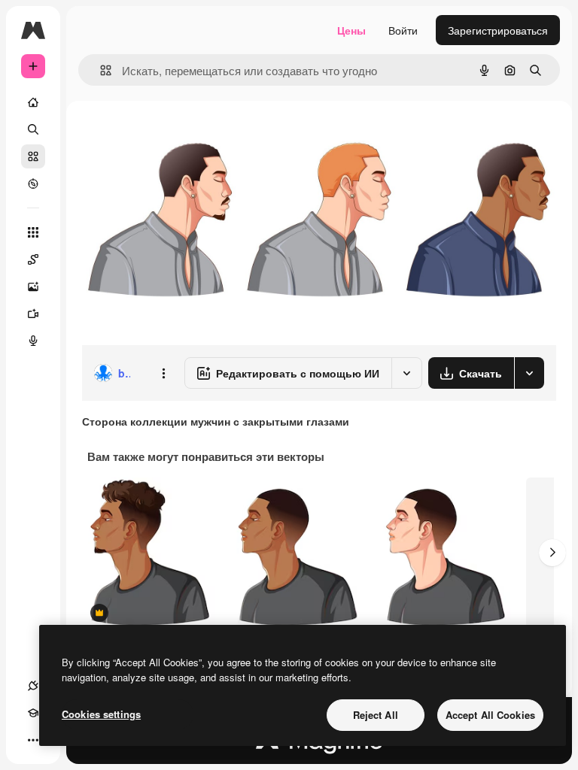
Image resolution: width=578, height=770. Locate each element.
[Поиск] (33, 129)
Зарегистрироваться (498, 30)
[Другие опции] (163, 373)
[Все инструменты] (33, 232)
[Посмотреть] (33, 183)
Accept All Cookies (490, 715)
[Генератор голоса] (33, 341)
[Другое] (33, 740)
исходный (182, 135)
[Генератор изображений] (33, 286)
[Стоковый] (33, 156)
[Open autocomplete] (99, 70)
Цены (351, 30)
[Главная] (33, 102)
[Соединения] (33, 686)
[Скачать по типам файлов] (529, 373)
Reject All (375, 715)
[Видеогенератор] (33, 314)
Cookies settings (101, 714)
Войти (403, 30)
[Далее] (552, 552)
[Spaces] (33, 259)
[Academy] (33, 713)
